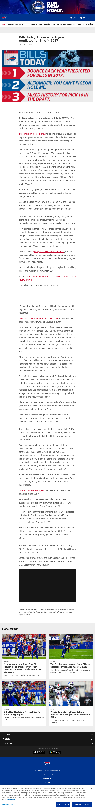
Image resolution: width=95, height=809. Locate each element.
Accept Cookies (63, 804)
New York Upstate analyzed (31, 522)
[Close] (91, 788)
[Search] (88, 17)
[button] (47, 306)
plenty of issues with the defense (48, 251)
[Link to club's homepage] (4, 17)
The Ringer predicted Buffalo (32, 133)
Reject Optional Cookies (81, 804)
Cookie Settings (7, 804)
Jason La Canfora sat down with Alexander (39, 350)
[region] (47, 797)
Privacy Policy (10, 799)
